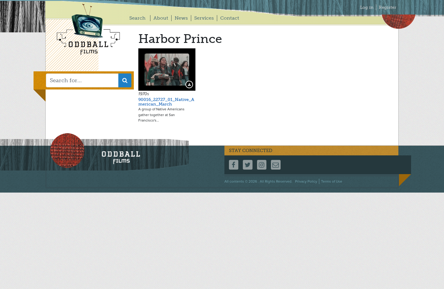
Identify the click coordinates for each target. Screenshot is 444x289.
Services (204, 18)
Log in (367, 7)
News (181, 18)
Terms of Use (331, 181)
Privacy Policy (306, 181)
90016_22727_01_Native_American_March (166, 102)
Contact (229, 18)
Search (137, 18)
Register (387, 7)
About (160, 18)
